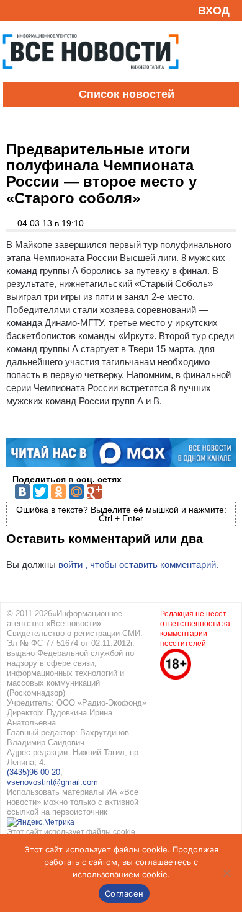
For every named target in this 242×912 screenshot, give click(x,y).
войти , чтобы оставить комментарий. (138, 564)
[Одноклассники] (58, 491)
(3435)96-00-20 (33, 772)
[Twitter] (40, 491)
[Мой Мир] (76, 491)
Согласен (124, 893)
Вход (214, 10)
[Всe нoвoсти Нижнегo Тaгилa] (90, 79)
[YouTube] (33, 10)
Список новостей (126, 94)
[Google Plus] (94, 491)
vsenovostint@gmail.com (52, 782)
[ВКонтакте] (22, 491)
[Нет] (226, 873)
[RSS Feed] (14, 10)
